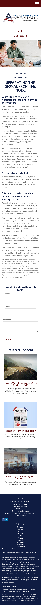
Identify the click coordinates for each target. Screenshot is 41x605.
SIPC (28, 591)
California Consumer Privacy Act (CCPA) (19, 579)
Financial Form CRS (9, 549)
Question (7, 319)
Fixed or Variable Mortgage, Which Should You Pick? (21, 384)
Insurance (20, 533)
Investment (20, 529)
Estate (20, 531)
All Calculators (20, 547)
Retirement (20, 527)
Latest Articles (20, 542)
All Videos (20, 544)
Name (7, 294)
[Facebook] (21, 31)
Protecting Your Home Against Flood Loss (20, 477)
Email (7, 306)
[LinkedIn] (18, 31)
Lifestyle (20, 540)
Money (20, 538)
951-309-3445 (21, 36)
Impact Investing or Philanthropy (20, 431)
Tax (20, 536)
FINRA (25, 591)
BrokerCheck (5, 554)
